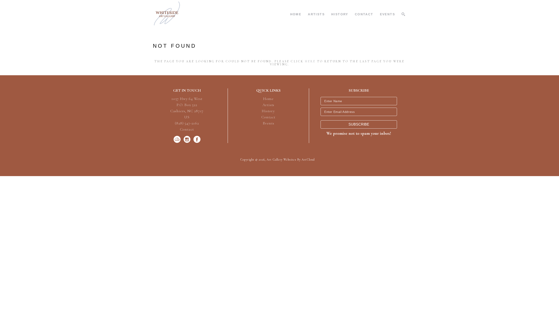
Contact (187, 129)
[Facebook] (196, 139)
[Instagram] (188, 139)
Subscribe (359, 124)
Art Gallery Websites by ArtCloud (291, 159)
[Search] (403, 14)
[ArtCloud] (178, 139)
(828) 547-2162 (187, 123)
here (310, 61)
